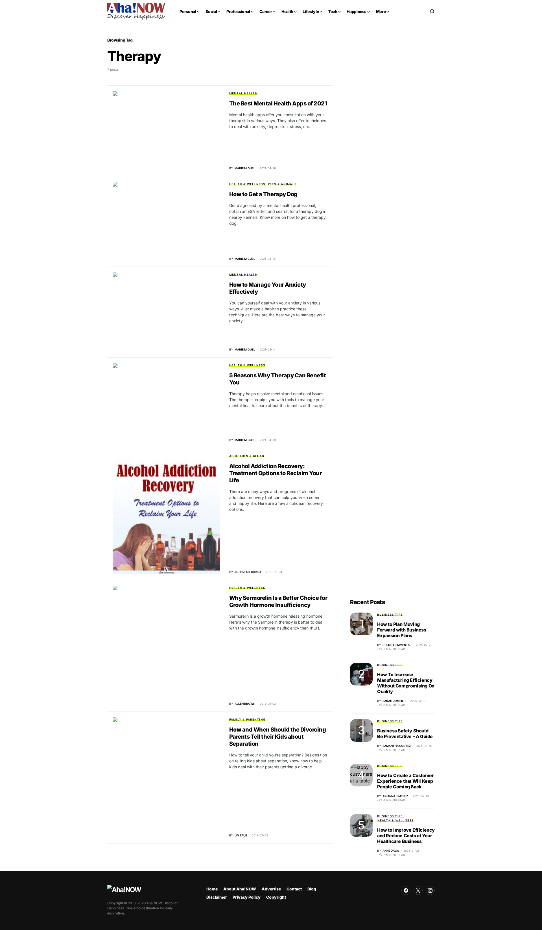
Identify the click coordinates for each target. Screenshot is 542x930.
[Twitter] (418, 890)
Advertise (271, 888)
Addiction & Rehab (246, 456)
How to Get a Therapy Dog (263, 194)
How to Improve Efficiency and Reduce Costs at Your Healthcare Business (406, 835)
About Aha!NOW (239, 888)
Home (212, 888)
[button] (432, 11)
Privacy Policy (247, 897)
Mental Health (243, 93)
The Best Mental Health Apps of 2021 (278, 103)
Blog (311, 888)
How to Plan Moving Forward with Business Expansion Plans (401, 629)
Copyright (276, 897)
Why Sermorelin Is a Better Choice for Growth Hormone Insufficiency (278, 601)
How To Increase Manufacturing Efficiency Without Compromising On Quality (405, 683)
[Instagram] (430, 890)
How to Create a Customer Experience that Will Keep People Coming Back (405, 781)
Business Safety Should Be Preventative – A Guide (405, 733)
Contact (294, 888)
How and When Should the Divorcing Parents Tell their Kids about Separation (277, 736)
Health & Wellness (247, 184)
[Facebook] (405, 890)
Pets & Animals (282, 184)
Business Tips (390, 614)
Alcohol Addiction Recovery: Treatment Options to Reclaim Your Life (275, 473)
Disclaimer (216, 897)
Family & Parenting (247, 719)
